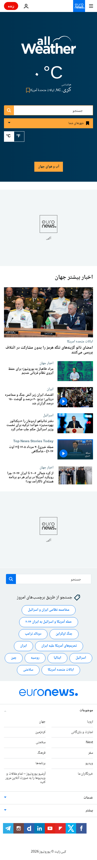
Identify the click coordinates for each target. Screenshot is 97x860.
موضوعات (86, 710)
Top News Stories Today (33, 441)
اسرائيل (48, 415)
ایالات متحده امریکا (80, 341)
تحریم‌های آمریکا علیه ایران (59, 646)
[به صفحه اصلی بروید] (79, 6)
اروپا (90, 721)
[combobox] (48, 110)
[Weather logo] (48, 48)
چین (13, 658)
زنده (11, 6)
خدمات (88, 798)
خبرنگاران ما (85, 774)
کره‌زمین (40, 732)
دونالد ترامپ (33, 634)
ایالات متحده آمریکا (61, 670)
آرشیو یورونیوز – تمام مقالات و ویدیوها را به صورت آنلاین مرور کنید (25, 778)
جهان (42, 721)
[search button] (9, 110)
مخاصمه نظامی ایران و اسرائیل (48, 610)
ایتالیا (57, 658)
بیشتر (89, 811)
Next (89, 742)
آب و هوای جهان (48, 167)
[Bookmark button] (27, 90)
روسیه (35, 658)
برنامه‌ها (41, 763)
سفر (90, 753)
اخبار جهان (46, 363)
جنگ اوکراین (64, 634)
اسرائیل (81, 658)
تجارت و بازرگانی (82, 732)
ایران (50, 389)
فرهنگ (41, 753)
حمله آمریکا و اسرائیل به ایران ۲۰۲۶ (48, 622)
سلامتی (28, 670)
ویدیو (89, 763)
